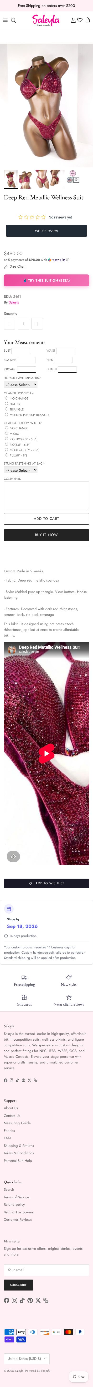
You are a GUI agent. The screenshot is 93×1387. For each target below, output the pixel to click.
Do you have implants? (22, 378)
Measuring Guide (17, 1123)
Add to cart (46, 518)
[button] (46, 260)
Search (9, 1189)
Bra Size (10, 360)
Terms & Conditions (19, 1153)
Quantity (10, 313)
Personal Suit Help (18, 1160)
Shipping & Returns (19, 1145)
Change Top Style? (18, 393)
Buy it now (46, 534)
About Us (11, 1108)
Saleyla (14, 302)
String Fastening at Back (24, 463)
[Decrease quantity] (9, 323)
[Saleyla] (46, 20)
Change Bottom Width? (22, 423)
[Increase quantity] (37, 323)
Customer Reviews (18, 1219)
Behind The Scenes (18, 1212)
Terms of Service (16, 1197)
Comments (12, 478)
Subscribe (18, 1285)
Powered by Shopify (37, 1371)
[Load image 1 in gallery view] (46, 105)
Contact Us (12, 1115)
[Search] (15, 20)
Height (51, 369)
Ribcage (10, 369)
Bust (7, 350)
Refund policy (14, 1204)
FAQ (7, 1138)
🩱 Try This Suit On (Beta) (46, 280)
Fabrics (9, 1130)
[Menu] (5, 20)
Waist (50, 350)
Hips (49, 360)
